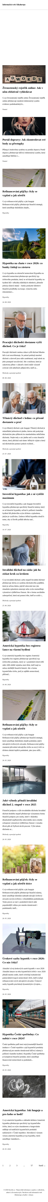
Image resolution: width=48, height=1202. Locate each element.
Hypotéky (5, 213)
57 (32, 1166)
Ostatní (4, 109)
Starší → (42, 1166)
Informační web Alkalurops (13, 5)
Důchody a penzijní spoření (11, 373)
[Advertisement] (24, 34)
